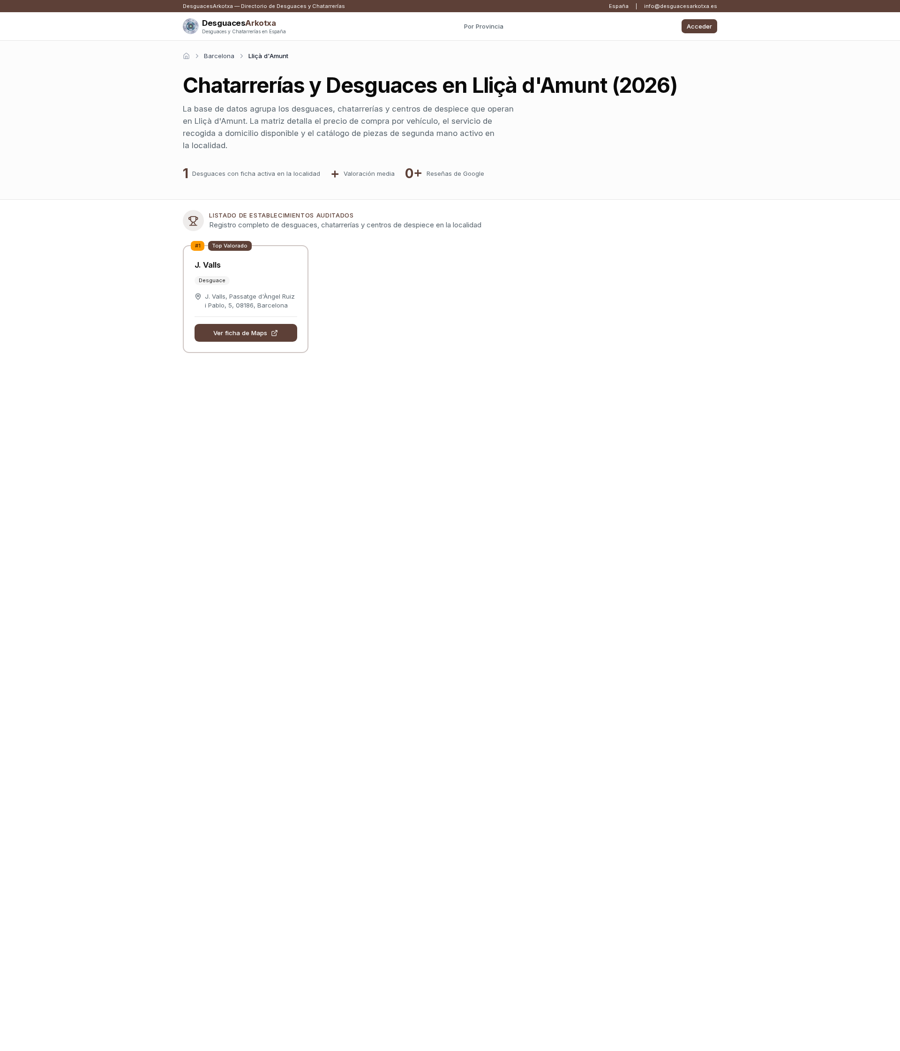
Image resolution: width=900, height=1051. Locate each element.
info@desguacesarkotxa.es (680, 6)
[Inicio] (186, 56)
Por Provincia (483, 26)
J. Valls (208, 265)
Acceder (699, 26)
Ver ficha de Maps (240, 333)
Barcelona (219, 56)
